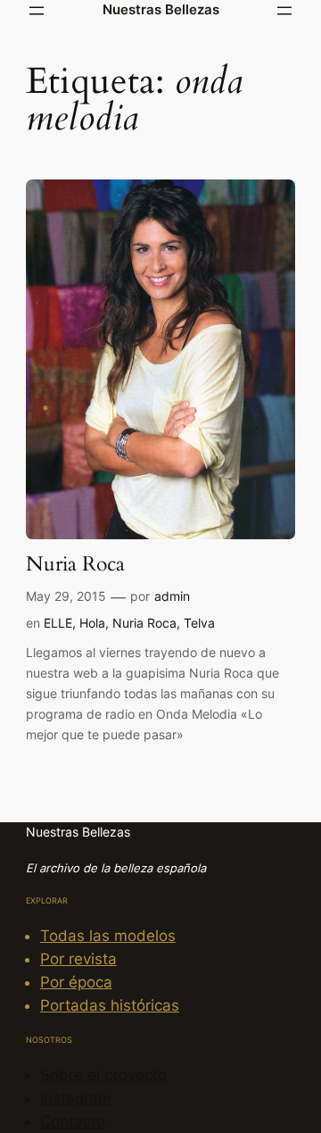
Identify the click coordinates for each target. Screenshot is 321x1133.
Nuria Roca (75, 565)
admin (172, 596)
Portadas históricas (109, 1005)
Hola (92, 622)
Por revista (78, 959)
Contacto (72, 1121)
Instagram (75, 1098)
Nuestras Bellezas (161, 10)
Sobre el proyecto (103, 1075)
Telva (199, 622)
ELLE (58, 622)
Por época (76, 982)
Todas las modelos (108, 936)
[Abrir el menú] (36, 10)
